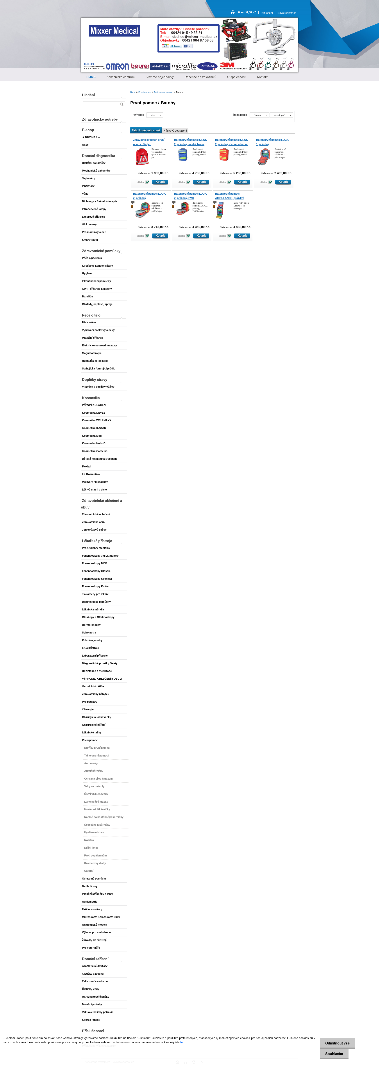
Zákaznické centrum (121, 77)
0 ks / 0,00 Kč (247, 12)
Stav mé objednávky (160, 77)
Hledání (88, 95)
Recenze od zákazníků (200, 77)
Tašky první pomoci (163, 92)
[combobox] (259, 115)
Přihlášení (267, 12)
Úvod (133, 92)
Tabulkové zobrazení (146, 130)
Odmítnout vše (337, 1043)
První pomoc (144, 92)
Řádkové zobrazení (175, 130)
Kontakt (262, 77)
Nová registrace (286, 12)
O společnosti (236, 77)
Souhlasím (334, 1054)
